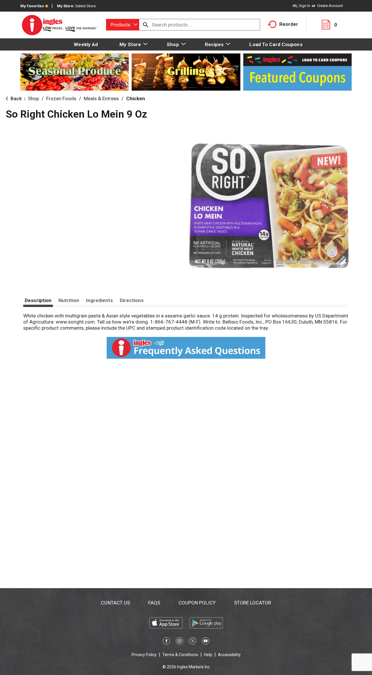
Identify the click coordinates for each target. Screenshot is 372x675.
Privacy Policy (144, 654)
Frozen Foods (61, 98)
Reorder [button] (288, 24)
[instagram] (179, 642)
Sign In (304, 5)
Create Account (330, 5)
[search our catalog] (145, 24)
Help (208, 654)
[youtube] (205, 642)
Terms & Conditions (180, 654)
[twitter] (192, 642)
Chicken (135, 98)
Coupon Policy (197, 603)
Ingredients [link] (99, 300)
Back (15, 98)
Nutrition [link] (68, 300)
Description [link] (38, 300)
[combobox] (122, 24)
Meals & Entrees (101, 98)
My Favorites (32, 6)
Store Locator (252, 603)
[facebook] (166, 642)
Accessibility (229, 654)
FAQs (154, 603)
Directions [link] (132, 300)
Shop (33, 98)
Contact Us (115, 603)
